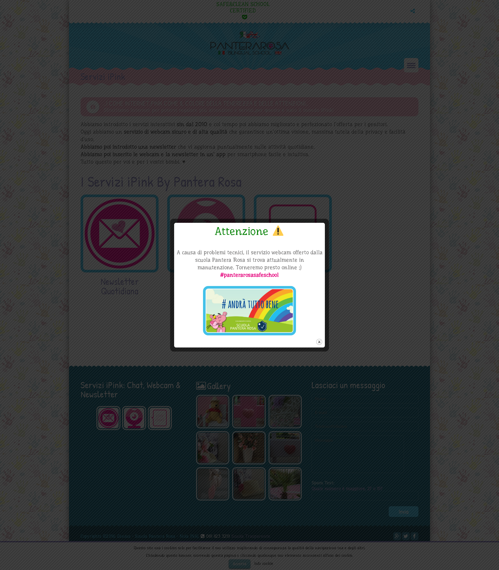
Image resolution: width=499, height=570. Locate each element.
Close (319, 341)
